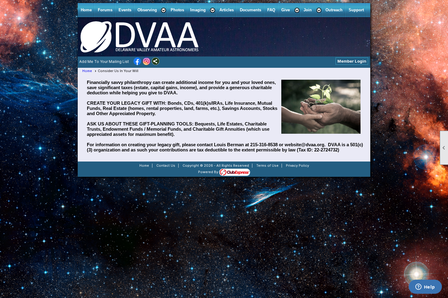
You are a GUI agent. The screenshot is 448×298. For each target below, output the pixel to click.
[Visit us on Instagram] (146, 61)
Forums (105, 10)
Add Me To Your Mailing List (104, 61)
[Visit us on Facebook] (137, 61)
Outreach (334, 10)
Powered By (208, 172)
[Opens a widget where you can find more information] (425, 287)
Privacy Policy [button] (297, 165)
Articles (226, 10)
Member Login (351, 61)
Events (125, 10)
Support (356, 10)
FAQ (271, 10)
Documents (250, 10)
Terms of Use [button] (267, 165)
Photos (177, 10)
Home (86, 10)
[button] (151, 10)
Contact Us (165, 165)
